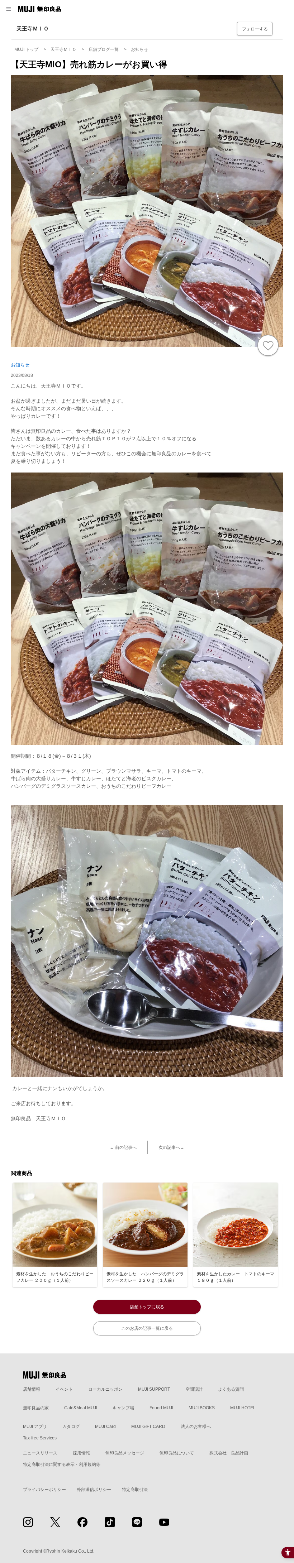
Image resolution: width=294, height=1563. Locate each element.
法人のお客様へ (196, 1426)
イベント (64, 1389)
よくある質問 (231, 1389)
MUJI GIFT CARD (148, 1426)
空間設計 (194, 1389)
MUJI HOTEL (243, 1407)
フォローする (255, 29)
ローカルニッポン (105, 1389)
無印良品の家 (36, 1407)
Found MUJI (161, 1407)
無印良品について (177, 1453)
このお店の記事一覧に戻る (147, 1328)
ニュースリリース (40, 1453)
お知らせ (20, 365)
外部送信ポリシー (94, 1489)
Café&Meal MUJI (80, 1407)
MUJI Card (105, 1426)
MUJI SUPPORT (154, 1389)
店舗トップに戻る (147, 1306)
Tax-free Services (40, 1437)
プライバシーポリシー (44, 1489)
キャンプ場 (123, 1407)
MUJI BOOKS (202, 1407)
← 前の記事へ (123, 1147)
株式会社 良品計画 (228, 1453)
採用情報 (81, 1453)
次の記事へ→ (171, 1147)
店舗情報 (31, 1389)
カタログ (71, 1426)
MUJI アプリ (35, 1426)
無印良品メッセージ (124, 1453)
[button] (8, 9)
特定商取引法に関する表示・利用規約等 (61, 1464)
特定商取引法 (135, 1489)
